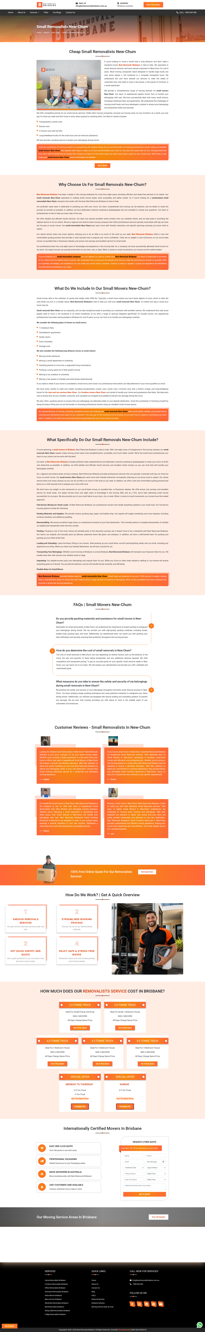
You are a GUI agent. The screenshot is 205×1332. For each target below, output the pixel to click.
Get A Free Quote (153, 5)
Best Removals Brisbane (129, 65)
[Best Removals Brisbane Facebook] (132, 1304)
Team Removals (124, 1330)
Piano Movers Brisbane (53, 1295)
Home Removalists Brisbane (55, 1280)
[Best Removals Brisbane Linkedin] (146, 1304)
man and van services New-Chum (62, 392)
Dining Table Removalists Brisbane (57, 1311)
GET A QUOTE (144, 1194)
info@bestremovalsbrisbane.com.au (91, 6)
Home (10, 12)
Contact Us (70, 12)
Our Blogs (57, 12)
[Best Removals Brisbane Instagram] (139, 1304)
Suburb (46, 32)
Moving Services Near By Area (102, 1307)
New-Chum (56, 32)
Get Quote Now (147, 872)
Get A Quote (102, 165)
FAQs (46, 12)
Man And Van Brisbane (53, 1299)
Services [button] (34, 12)
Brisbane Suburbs (98, 1303)
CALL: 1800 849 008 (187, 12)
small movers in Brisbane (64, 450)
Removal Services (98, 1299)
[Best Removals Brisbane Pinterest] (153, 1304)
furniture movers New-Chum (93, 392)
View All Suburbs (158, 1217)
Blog (93, 1292)
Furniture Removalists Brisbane (56, 1284)
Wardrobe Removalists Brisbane (56, 1303)
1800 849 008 (137, 1284)
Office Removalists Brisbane (55, 1288)
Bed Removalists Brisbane (54, 1307)
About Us (21, 12)
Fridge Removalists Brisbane (55, 1314)
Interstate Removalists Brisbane (56, 1292)
